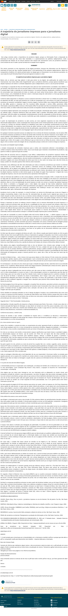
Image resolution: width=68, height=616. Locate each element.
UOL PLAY (33, 1)
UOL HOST (18, 1)
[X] (8, 5)
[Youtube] (2, 5)
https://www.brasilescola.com (17, 49)
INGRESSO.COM (12, 1)
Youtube (55, 605)
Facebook (55, 600)
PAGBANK (23, 1)
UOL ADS (38, 1)
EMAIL (66, 1)
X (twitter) (55, 607)
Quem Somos (3, 600)
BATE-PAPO (59, 1)
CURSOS (28, 1)
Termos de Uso (4, 606)
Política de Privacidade (6, 604)
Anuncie (2, 602)
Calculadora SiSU (38, 606)
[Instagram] (11, 5)
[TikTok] (5, 5)
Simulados (36, 602)
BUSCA (52, 1)
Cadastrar (19, 600)
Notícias (19, 602)
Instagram (55, 602)
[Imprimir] (29, 42)
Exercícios (36, 600)
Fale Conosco (20, 604)
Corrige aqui (37, 604)
